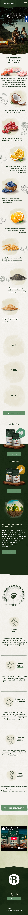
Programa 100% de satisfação (14, 910)
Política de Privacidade (14, 909)
